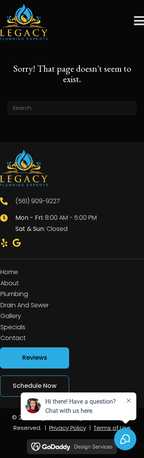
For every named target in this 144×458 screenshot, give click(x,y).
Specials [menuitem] (12, 327)
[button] (4, 243)
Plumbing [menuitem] (14, 294)
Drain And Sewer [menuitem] (24, 305)
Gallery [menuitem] (10, 316)
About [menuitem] (9, 283)
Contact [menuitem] (13, 337)
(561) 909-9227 (37, 201)
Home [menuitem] (9, 272)
